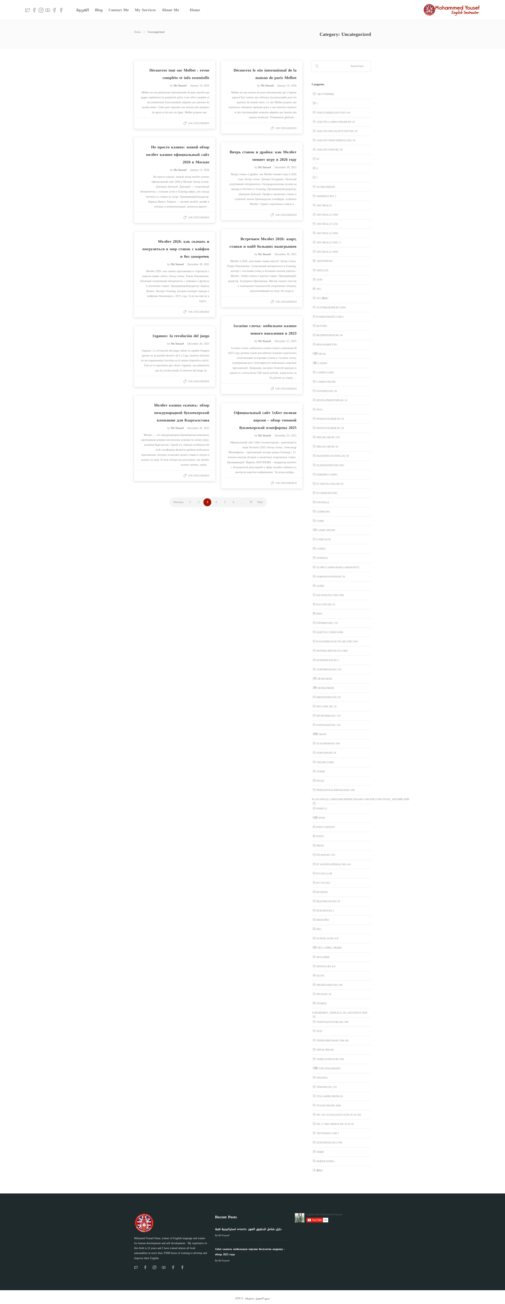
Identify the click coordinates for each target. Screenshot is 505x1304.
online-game (325, 762)
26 (317, 158)
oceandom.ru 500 (328, 743)
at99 (319, 279)
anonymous (324, 260)
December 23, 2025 (285, 435)
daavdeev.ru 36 (326, 391)
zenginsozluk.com (329, 1142)
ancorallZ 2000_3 (328, 242)
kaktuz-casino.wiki (329, 632)
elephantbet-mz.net (330, 465)
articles (322, 270)
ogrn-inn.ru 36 (326, 752)
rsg (318, 929)
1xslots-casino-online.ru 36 (335, 121)
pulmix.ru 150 (325, 854)
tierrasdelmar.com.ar (332, 1040)
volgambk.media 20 (329, 1096)
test (319, 1031)
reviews (322, 892)
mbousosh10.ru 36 (328, 697)
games (320, 548)
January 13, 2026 (199, 169)
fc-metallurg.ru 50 (329, 483)
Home (195, 10)
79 (250, 502)
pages (320, 780)
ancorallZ (324, 205)
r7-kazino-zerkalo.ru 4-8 (333, 864)
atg (318, 288)
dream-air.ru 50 (327, 446)
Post (322, 817)
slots (320, 975)
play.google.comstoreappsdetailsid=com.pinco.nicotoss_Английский (360, 799)
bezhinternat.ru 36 (329, 335)
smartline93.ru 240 (329, 984)
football (323, 502)
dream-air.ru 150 (328, 437)
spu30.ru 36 (323, 994)
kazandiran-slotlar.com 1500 (337, 641)
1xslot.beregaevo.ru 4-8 (333, 112)
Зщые (320, 1151)
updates (321, 1077)
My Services (145, 10)
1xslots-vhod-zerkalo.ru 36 (335, 140)
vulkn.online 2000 (328, 1105)
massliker (325, 678)
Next (260, 502)
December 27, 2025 (285, 341)
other (320, 771)
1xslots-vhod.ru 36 (329, 149)
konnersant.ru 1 (327, 660)
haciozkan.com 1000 (330, 595)
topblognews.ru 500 (330, 1059)
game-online (326, 530)
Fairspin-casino (326, 474)
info (319, 613)
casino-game (325, 372)
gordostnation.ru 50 (330, 576)
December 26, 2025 (198, 343)
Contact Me (118, 10)
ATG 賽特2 (322, 298)
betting (321, 326)
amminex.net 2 (326, 196)
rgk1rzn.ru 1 (325, 910)
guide (320, 585)
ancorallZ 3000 (327, 251)
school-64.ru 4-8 (327, 938)
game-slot (323, 539)
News (322, 734)
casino (322, 363)
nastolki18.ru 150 (328, 725)
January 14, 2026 (199, 85)
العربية (82, 10)
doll (319, 409)
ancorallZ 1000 (327, 214)
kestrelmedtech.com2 (332, 650)
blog (322, 353)
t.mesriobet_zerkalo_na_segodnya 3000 (339, 1012)
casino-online (326, 381)
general (322, 557)
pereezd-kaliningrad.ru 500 (335, 790)
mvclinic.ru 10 (326, 706)
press (320, 845)
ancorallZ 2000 (327, 233)
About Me (170, 10)
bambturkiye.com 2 (330, 316)
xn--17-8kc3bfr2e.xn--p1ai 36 (335, 1124)
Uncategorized (198, 123)
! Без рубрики (325, 94)
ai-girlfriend (325, 186)
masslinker (326, 687)
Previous (178, 502)
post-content (325, 827)
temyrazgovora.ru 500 (332, 1021)
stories (321, 1003)
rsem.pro (322, 919)
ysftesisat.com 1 (327, 1133)
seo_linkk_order (330, 947)
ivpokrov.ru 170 (327, 622)
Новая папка (325, 1161)
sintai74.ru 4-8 (325, 966)
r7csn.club (324, 873)
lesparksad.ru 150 (328, 669)
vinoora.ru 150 (326, 1086)
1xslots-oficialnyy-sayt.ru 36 (336, 131)
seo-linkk (323, 957)
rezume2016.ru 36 (328, 901)
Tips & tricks (325, 1049)
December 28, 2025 (285, 167)
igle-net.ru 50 (325, 604)
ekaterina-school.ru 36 (332, 455)
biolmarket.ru (326, 344)
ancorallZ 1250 (327, 223)
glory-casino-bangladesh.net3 (337, 567)
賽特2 (319, 1170)
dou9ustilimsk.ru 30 (330, 418)
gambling (323, 511)
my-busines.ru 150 (328, 715)
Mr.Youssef (181, 85)
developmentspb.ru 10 (331, 400)
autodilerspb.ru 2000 (331, 307)
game (320, 520)
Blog (99, 10)
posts (320, 836)
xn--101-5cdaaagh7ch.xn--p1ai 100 (338, 1114)
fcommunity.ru (327, 493)
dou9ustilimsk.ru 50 (330, 428)
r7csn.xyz (323, 882)
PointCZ (321, 808)
